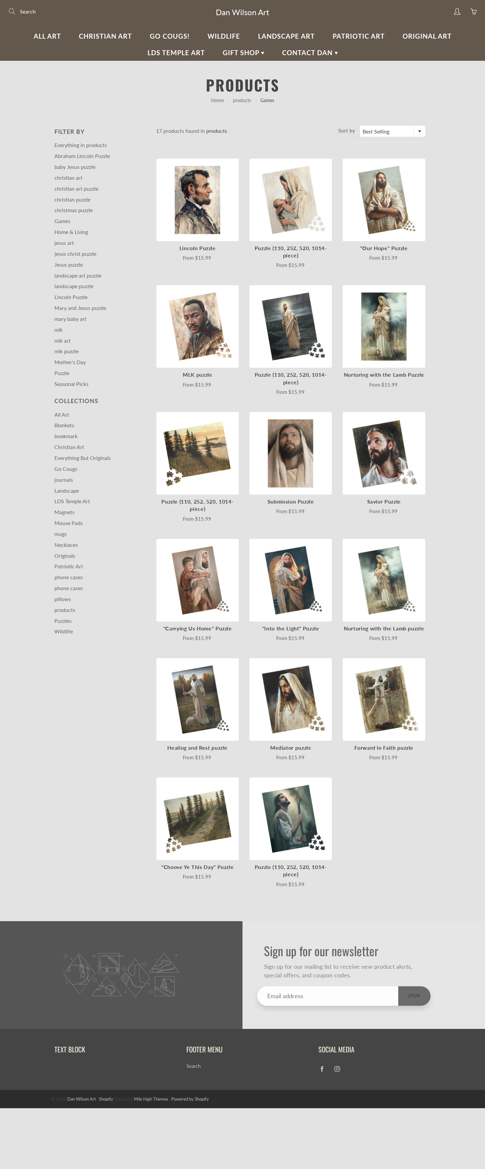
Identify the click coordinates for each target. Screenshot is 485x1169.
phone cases (68, 577)
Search (193, 1066)
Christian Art (105, 36)
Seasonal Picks (71, 384)
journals (63, 479)
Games (62, 221)
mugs (60, 534)
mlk (58, 329)
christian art (68, 177)
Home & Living (71, 232)
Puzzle (61, 373)
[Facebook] (322, 1069)
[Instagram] (337, 1069)
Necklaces (66, 545)
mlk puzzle (66, 351)
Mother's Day (70, 362)
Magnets (64, 512)
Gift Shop (242, 53)
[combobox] (393, 131)
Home (217, 100)
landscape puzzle (73, 286)
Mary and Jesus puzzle (80, 308)
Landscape (66, 490)
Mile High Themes (151, 1099)
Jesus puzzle (68, 264)
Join (414, 996)
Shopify (106, 1099)
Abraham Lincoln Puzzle (82, 156)
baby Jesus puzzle (74, 167)
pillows (62, 599)
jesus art (64, 243)
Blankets (64, 425)
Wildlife (224, 36)
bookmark (66, 436)
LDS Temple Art (176, 53)
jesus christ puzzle (75, 253)
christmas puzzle (73, 210)
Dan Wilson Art (242, 12)
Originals (64, 555)
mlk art (62, 340)
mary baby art (70, 319)
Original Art (427, 36)
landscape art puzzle (77, 275)
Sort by (346, 130)
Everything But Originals (82, 458)
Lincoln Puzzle (70, 297)
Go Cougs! (170, 36)
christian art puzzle (76, 188)
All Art (47, 36)
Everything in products (80, 145)
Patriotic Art (359, 36)
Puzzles (63, 621)
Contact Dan (308, 53)
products (242, 100)
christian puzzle (72, 199)
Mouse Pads (68, 523)
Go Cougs (65, 469)
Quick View (197, 199)
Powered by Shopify (190, 1099)
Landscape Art (286, 36)
